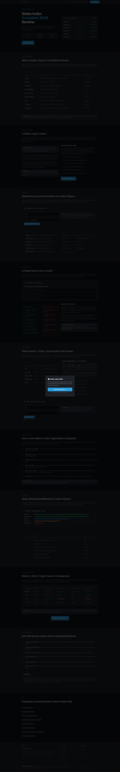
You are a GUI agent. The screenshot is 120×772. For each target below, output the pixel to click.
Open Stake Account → (60, 389)
